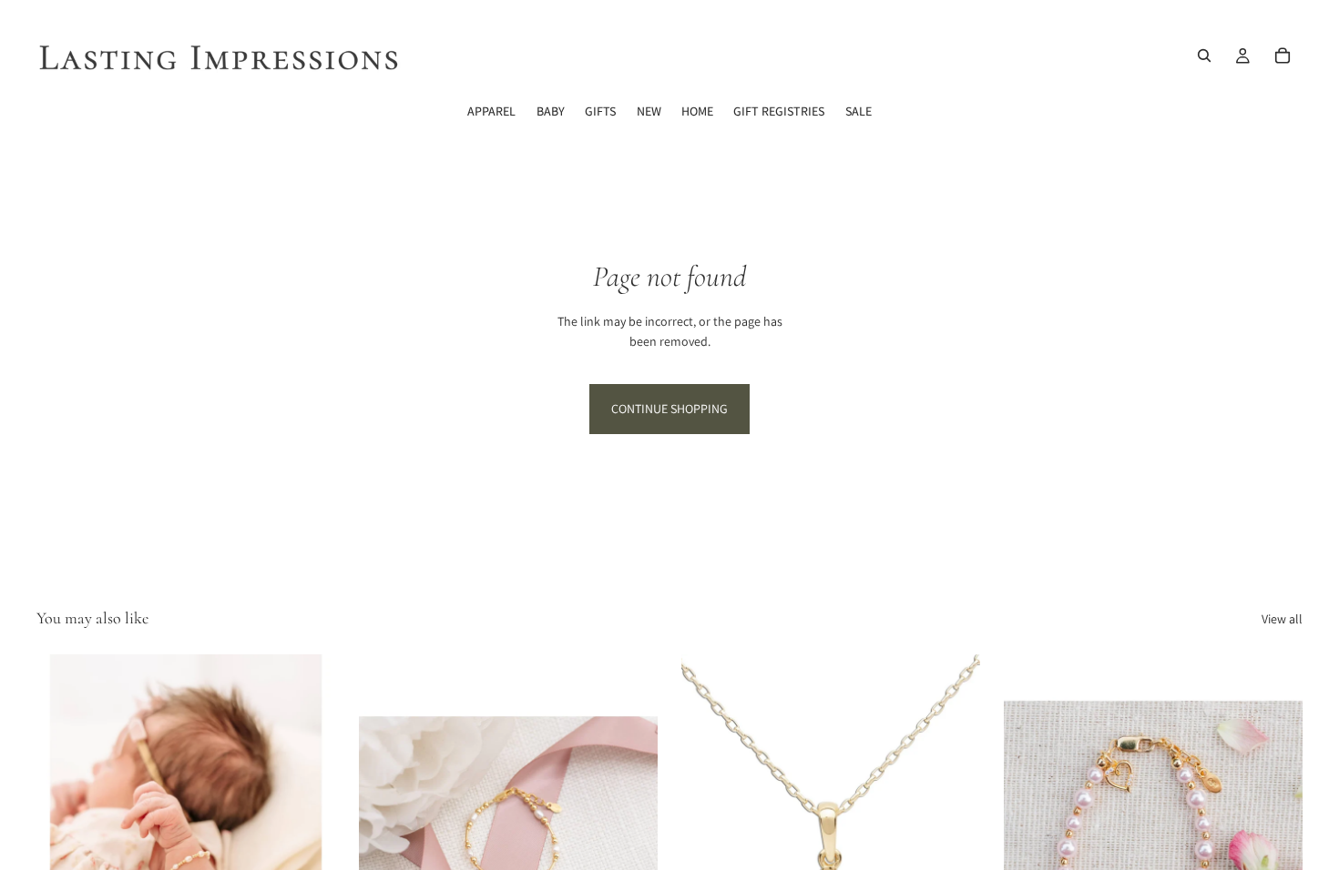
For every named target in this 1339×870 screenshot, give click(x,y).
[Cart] (1282, 55)
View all (1282, 619)
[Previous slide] (63, 841)
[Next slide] (308, 841)
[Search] (1204, 55)
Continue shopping (669, 408)
